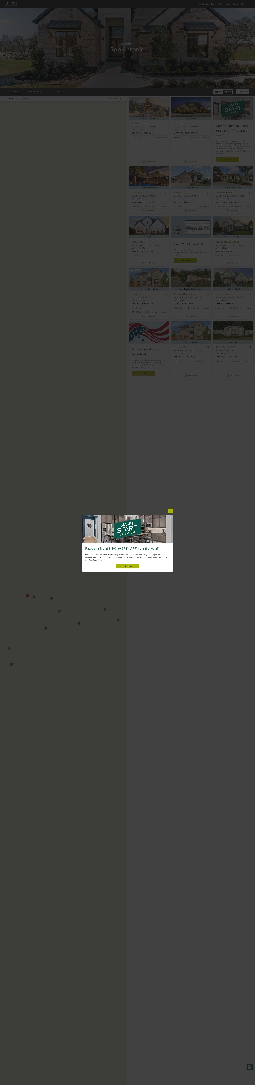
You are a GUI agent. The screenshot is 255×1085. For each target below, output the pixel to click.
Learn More (127, 566)
